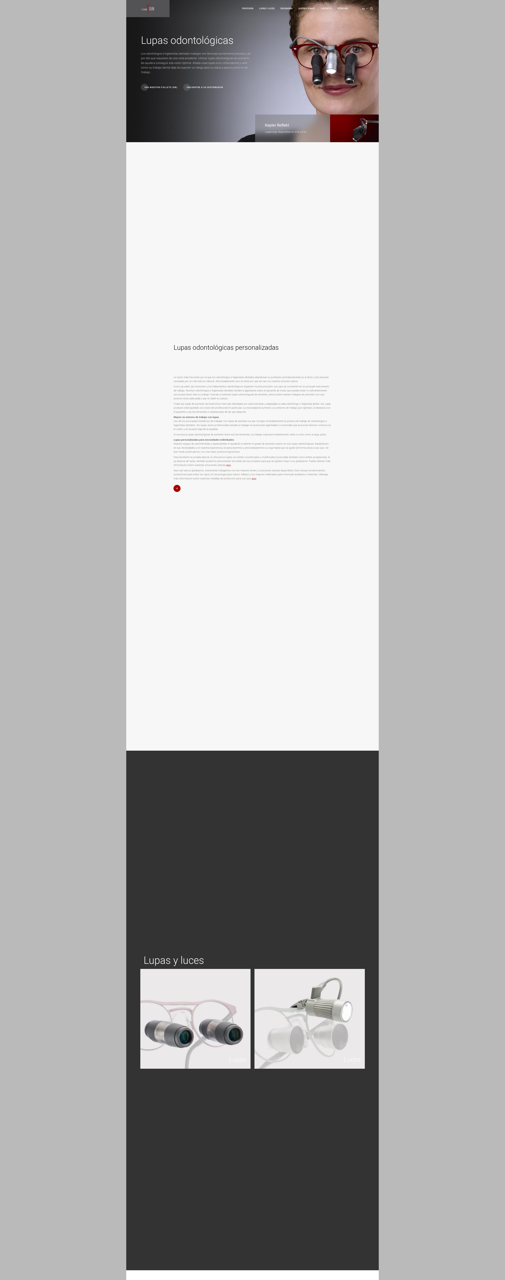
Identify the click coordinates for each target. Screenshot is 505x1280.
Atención (343, 8)
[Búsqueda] (371, 8)
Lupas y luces (267, 8)
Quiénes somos (306, 8)
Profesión (247, 8)
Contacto (326, 8)
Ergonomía (286, 8)
